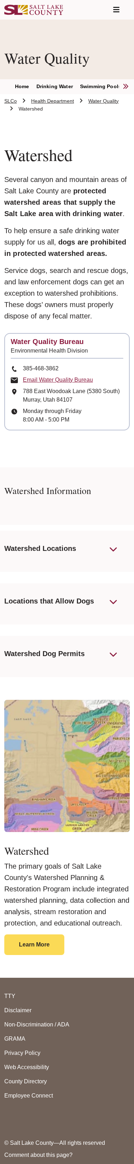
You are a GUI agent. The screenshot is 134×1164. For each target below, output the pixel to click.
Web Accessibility (26, 1067)
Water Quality (103, 101)
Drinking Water (54, 86)
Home (22, 86)
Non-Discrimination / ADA (36, 1024)
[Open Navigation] (116, 9)
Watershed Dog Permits (44, 654)
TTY (9, 996)
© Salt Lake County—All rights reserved (54, 1143)
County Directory (25, 1081)
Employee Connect (28, 1096)
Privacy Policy (22, 1053)
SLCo (10, 101)
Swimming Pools (100, 86)
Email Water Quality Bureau (58, 380)
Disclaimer (17, 1010)
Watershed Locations (40, 548)
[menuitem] (25, 87)
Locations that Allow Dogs (49, 601)
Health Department (52, 101)
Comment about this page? (38, 1155)
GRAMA (14, 1039)
